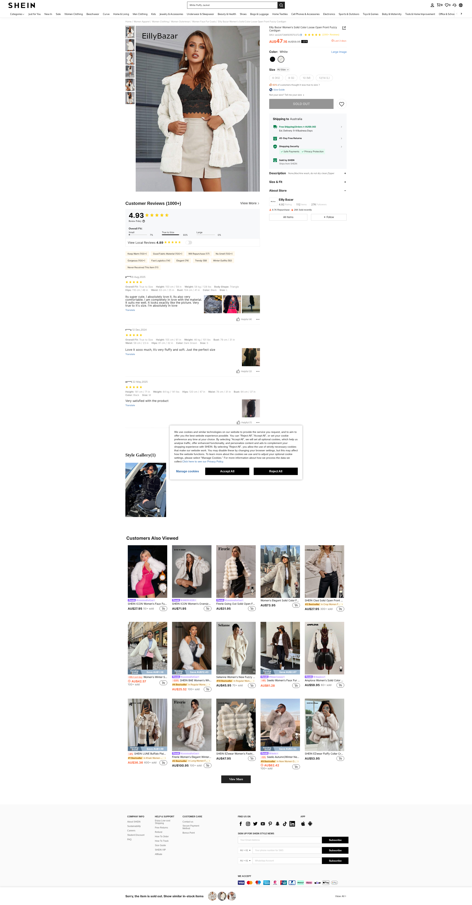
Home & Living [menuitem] (121, 14)
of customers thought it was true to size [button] (295, 84)
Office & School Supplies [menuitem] (452, 14)
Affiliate (158, 854)
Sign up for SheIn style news (256, 833)
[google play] (310, 825)
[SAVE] (342, 104)
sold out (301, 104)
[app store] (303, 825)
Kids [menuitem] (153, 14)
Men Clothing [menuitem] (140, 14)
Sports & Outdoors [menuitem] (349, 14)
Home (128, 21)
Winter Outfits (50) (222, 260)
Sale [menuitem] (58, 14)
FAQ (129, 839)
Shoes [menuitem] (243, 14)
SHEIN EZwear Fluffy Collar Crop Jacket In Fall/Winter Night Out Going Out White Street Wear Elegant (324, 753)
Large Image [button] (339, 51)
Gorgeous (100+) (136, 260)
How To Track (162, 841)
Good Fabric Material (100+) (167, 253)
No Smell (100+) (224, 253)
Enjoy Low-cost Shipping (162, 822)
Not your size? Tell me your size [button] (285, 95)
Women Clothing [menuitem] (73, 14)
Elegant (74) (182, 260)
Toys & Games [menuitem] (370, 14)
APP (303, 816)
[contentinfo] (293, 882)
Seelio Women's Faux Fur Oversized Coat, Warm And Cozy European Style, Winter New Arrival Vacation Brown (280, 680)
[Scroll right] (461, 14)
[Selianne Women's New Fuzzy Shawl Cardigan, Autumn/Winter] (236, 648)
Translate (130, 310)
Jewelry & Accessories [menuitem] (171, 14)
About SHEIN (133, 821)
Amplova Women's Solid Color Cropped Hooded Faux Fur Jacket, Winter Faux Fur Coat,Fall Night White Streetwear (324, 680)
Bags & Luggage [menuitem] (259, 14)
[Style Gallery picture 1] (145, 490)
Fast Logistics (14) (160, 260)
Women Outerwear (180, 21)
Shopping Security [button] (289, 146)
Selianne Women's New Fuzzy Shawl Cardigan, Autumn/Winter (236, 677)
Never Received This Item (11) (143, 267)
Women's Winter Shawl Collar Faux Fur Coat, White (147, 677)
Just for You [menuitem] (34, 14)
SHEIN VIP (160, 850)
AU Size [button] (281, 69)
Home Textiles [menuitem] (280, 14)
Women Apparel (142, 21)
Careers (131, 830)
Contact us (188, 821)
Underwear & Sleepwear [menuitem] (200, 14)
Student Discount (135, 835)
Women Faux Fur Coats (204, 21)
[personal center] (432, 5)
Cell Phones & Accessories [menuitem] (305, 14)
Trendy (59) (201, 260)
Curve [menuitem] (106, 14)
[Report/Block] (258, 319)
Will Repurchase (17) (198, 253)
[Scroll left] (457, 14)
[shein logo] (21, 5)
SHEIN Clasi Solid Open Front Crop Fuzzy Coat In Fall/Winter (324, 600)
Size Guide (160, 845)
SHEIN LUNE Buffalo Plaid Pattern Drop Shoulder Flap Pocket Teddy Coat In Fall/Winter (148, 753)
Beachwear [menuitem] (92, 14)
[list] (267, 824)
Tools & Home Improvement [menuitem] (420, 14)
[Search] (281, 5)
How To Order (162, 836)
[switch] (188, 242)
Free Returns (161, 827)
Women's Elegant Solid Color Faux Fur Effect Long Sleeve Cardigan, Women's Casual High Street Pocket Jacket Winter (280, 600)
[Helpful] (238, 319)
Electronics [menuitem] (329, 14)
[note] (147, 672)
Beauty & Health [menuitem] (227, 14)
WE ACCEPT (244, 876)
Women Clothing (160, 21)
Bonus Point (189, 833)
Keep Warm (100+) (137, 253)
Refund (158, 832)
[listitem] (147, 580)
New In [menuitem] (48, 14)
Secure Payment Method (191, 827)
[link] (439, 5)
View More (236, 779)
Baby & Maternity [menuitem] (392, 14)
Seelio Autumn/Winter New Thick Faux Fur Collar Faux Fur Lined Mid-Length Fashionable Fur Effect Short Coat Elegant (280, 756)
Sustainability (134, 826)
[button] (454, 5)
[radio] (272, 59)
